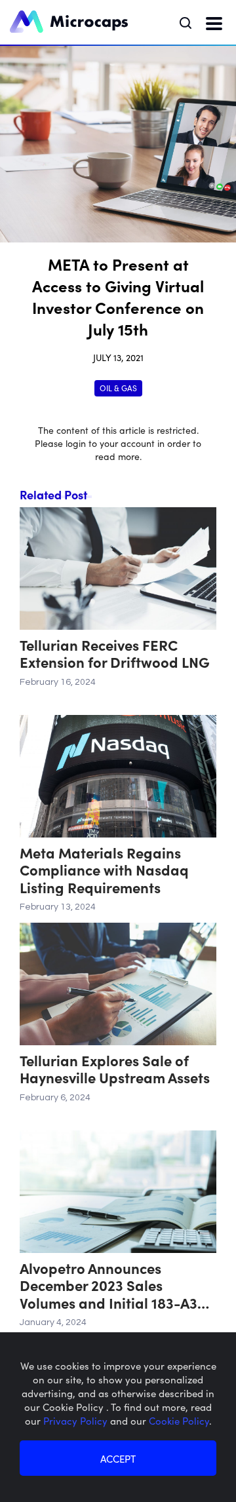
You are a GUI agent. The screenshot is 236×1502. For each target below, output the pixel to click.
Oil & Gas (118, 387)
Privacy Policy (76, 1420)
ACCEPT (118, 1458)
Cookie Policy (179, 1420)
